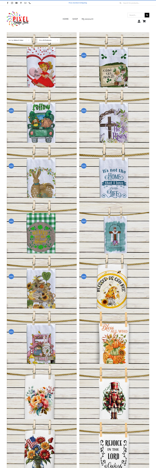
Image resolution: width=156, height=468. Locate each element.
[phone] (30, 3)
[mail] (25, 3)
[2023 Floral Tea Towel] (42, 399)
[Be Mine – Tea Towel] (42, 67)
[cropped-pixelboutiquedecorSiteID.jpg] (18, 9)
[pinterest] (21, 3)
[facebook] (8, 3)
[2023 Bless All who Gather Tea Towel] (114, 343)
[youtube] (16, 3)
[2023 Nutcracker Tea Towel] (114, 399)
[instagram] (12, 3)
